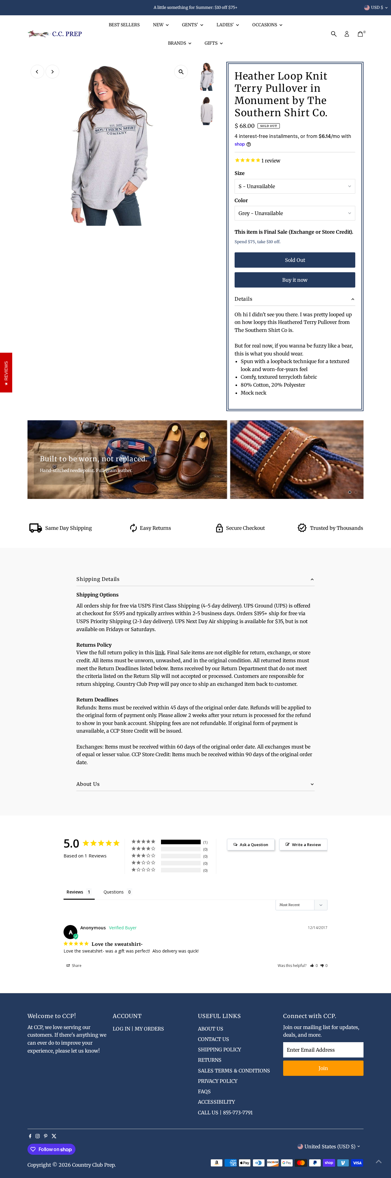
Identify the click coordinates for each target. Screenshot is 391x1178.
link (160, 652)
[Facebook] (30, 1136)
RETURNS (209, 1060)
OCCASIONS (265, 25)
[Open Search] (334, 34)
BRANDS (177, 43)
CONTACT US (213, 1039)
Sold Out (295, 260)
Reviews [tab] (75, 892)
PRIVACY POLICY (217, 1081)
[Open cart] (360, 34)
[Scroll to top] (379, 1161)
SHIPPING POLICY (219, 1049)
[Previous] (37, 72)
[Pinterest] (45, 1136)
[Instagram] (37, 1136)
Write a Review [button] (306, 844)
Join (323, 1068)
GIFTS (211, 43)
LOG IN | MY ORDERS (138, 1029)
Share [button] (76, 965)
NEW (158, 25)
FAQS (204, 1091)
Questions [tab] (114, 892)
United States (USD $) (330, 1146)
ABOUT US (210, 1029)
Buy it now (295, 280)
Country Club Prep (93, 1165)
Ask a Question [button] (254, 844)
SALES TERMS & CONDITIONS (234, 1071)
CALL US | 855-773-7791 (225, 1112)
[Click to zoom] (181, 72)
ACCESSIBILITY (216, 1102)
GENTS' (190, 25)
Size (240, 173)
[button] (313, 965)
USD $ (377, 7)
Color (241, 200)
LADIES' (226, 25)
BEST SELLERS (124, 25)
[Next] (52, 72)
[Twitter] (54, 1136)
